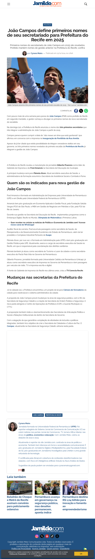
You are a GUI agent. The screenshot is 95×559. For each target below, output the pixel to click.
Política (47, 25)
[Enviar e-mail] (20, 470)
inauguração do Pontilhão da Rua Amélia (61, 138)
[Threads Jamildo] (57, 536)
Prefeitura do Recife (75, 146)
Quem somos (53, 549)
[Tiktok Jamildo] (52, 536)
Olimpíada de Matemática (49, 218)
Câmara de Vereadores (73, 290)
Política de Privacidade (21, 549)
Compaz (10, 326)
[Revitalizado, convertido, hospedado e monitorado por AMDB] (86, 549)
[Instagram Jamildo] (37, 536)
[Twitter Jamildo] (42, 536)
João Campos (55, 116)
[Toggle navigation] (8, 4)
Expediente (64, 549)
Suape (49, 235)
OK (81, 554)
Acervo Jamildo (39, 549)
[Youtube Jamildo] (47, 536)
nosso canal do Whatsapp (22, 225)
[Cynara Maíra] (23, 470)
